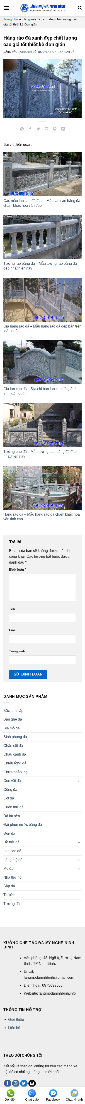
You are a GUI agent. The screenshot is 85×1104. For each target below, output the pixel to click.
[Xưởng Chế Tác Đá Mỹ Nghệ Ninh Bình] (42, 8)
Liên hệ (14, 1028)
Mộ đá (8, 868)
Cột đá (8, 798)
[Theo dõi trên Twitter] (24, 1083)
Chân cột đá (13, 746)
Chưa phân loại (16, 772)
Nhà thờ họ (12, 877)
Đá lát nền (11, 816)
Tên (12, 609)
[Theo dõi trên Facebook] (7, 1083)
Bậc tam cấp (13, 711)
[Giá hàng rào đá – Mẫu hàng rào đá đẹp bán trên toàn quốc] (42, 300)
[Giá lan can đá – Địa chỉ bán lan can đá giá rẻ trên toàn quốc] (42, 362)
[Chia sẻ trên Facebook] (30, 129)
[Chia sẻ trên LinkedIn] (63, 129)
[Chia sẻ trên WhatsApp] (22, 129)
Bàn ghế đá (12, 719)
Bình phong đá (15, 737)
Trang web (17, 651)
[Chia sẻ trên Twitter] (38, 129)
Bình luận (17, 569)
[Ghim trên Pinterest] (54, 129)
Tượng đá (11, 904)
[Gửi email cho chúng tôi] (32, 1083)
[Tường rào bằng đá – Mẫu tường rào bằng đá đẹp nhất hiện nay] (42, 237)
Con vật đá (12, 781)
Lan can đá (66, 51)
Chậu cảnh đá (14, 754)
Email (13, 630)
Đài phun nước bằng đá (22, 825)
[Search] (80, 7)
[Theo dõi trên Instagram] (15, 1083)
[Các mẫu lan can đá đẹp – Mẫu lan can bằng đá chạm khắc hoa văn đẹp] (42, 174)
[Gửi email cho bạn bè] (46, 129)
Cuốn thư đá (13, 807)
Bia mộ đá (11, 728)
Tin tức (9, 895)
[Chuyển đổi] (79, 781)
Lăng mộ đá (12, 860)
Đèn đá (9, 833)
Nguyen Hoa (47, 51)
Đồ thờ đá (11, 842)
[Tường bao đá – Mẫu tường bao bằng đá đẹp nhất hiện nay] (42, 425)
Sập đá (9, 886)
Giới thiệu (16, 1019)
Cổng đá (10, 789)
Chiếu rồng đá (14, 763)
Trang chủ (10, 19)
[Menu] (6, 8)
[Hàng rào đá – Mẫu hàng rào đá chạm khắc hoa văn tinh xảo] (42, 488)
